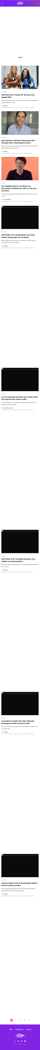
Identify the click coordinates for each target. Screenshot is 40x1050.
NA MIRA (28, 1029)
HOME (10, 1029)
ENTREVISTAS (19, 1029)
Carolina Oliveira (8, 408)
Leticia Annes (7, 199)
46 (24, 1020)
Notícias (4, 91)
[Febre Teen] (20, 3)
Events (3, 394)
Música (3, 183)
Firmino (6, 105)
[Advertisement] (20, 28)
